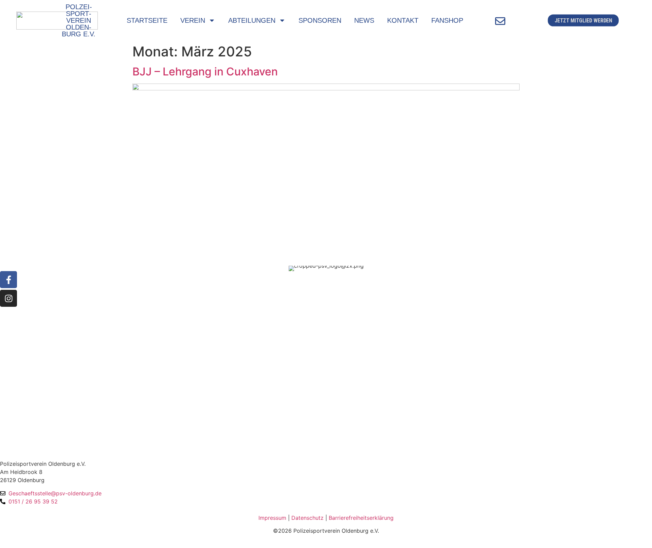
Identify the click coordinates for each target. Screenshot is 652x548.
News (364, 20)
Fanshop (447, 20)
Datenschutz (307, 517)
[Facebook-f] (8, 279)
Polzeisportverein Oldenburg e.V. (78, 20)
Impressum (272, 517)
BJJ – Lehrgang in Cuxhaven (205, 71)
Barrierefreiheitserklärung (361, 517)
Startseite (147, 20)
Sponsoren (319, 20)
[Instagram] (8, 298)
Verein (192, 20)
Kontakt (402, 20)
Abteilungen (251, 20)
